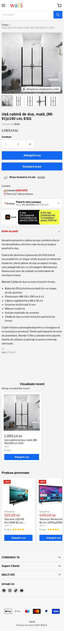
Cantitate (7, 137)
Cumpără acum (32, 166)
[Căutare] (57, 15)
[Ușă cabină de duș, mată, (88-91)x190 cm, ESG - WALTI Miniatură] (7, 101)
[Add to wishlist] (3, 348)
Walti (17, 124)
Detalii (41, 177)
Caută (32, 621)
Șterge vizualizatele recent (16, 388)
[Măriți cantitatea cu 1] (30, 144)
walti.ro (7, 525)
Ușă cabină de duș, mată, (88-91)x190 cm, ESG (21, 442)
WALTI (42, 525)
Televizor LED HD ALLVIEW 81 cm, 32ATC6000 (14, 522)
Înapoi (5, 24)
